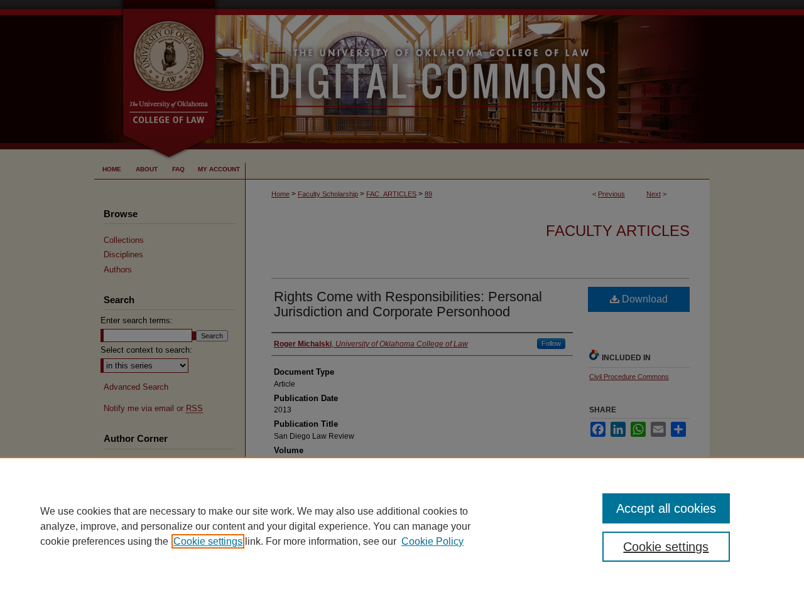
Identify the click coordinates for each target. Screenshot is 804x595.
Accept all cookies (666, 508)
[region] (402, 526)
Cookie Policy (432, 541)
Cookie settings (207, 541)
